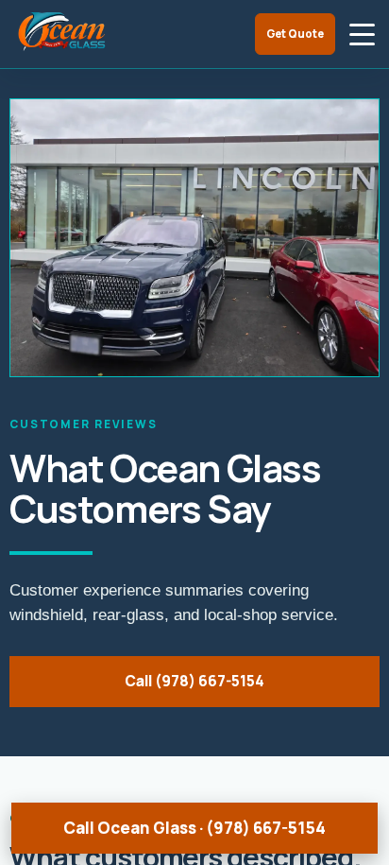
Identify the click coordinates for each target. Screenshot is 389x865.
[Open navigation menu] (361, 34)
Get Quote (295, 33)
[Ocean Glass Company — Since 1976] (62, 34)
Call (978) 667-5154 (194, 681)
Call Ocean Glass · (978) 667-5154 (194, 828)
